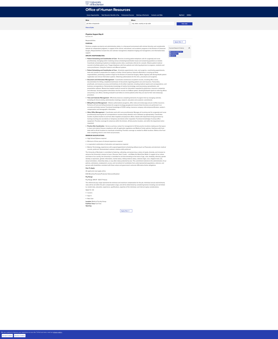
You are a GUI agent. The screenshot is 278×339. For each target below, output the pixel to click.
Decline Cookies (20, 336)
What (87, 20)
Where (133, 20)
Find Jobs (184, 24)
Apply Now (124, 211)
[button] (179, 48)
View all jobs (90, 27)
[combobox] (107, 22)
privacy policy (57, 332)
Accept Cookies (7, 336)
